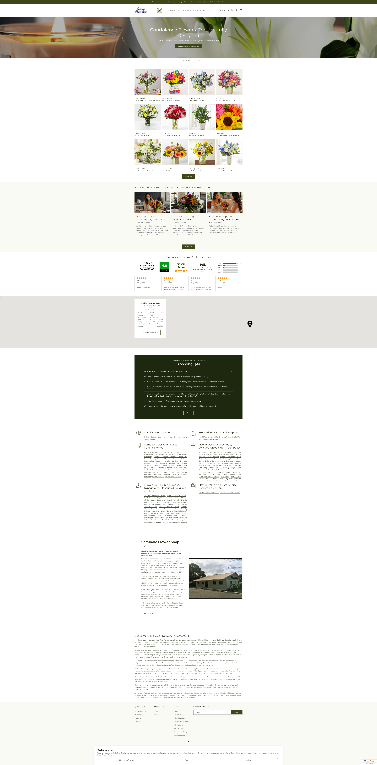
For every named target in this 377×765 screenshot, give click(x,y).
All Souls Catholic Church (176, 496)
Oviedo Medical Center (214, 439)
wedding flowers (184, 673)
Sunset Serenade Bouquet (225, 100)
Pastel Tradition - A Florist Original (147, 100)
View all (188, 176)
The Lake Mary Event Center (230, 492)
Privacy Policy (107, 755)
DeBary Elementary (227, 461)
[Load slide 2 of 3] (186, 60)
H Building (225, 476)
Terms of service (179, 735)
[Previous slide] (178, 60)
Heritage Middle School (214, 479)
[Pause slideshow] (199, 60)
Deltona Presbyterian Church (155, 511)
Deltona (154, 437)
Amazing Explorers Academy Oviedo (225, 454)
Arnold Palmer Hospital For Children (212, 437)
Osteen (170, 437)
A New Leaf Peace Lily (197, 136)
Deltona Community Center (209, 492)
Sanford (183, 437)
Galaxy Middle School (232, 474)
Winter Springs (149, 439)
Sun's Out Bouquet (169, 171)
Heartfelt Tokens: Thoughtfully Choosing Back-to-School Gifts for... (151, 218)
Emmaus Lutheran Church (160, 513)
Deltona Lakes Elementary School (222, 463)
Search (156, 711)
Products (138, 718)
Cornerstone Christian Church (155, 502)
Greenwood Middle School (209, 476)
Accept (187, 760)
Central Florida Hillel (151, 498)
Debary (147, 437)
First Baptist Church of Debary (174, 515)
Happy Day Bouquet (142, 136)
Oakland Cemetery (151, 470)
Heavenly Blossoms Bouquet (226, 171)
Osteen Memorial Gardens (163, 472)
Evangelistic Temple (178, 513)
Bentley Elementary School (230, 457)
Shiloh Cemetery (158, 476)
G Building (217, 474)
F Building (219, 472)
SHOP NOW (149, 614)
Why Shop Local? (180, 718)
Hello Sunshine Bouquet (198, 171)
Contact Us (177, 714)
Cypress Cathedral (173, 502)
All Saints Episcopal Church (155, 496)
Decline (248, 760)
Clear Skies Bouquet (196, 100)
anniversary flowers (204, 685)
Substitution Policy (180, 732)
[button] (186, 10)
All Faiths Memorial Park (153, 452)
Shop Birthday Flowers (188, 43)
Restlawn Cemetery (162, 474)
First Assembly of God (153, 515)
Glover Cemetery (168, 465)
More (189, 413)
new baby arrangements (165, 687)
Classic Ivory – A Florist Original (146, 171)
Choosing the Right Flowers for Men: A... (185, 218)
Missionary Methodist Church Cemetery (171, 468)
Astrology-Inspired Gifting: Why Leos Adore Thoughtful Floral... (224, 218)
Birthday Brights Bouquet (171, 100)
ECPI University (222, 468)
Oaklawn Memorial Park (170, 470)
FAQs (176, 711)
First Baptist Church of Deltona (156, 518)
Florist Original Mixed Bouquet (227, 136)
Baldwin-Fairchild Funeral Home (157, 454)
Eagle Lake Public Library (223, 470)
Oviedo (176, 437)
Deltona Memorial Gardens (168, 459)
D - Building (224, 459)
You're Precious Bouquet (171, 136)
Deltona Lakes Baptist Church (175, 509)
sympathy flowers (161, 679)
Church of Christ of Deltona (170, 498)
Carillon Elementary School (209, 459)
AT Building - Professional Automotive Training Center (218, 452)
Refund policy (178, 728)
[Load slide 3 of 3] (189, 60)
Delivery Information (181, 721)
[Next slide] (194, 60)
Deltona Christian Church (169, 507)
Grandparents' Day (141, 711)
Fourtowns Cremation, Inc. (169, 463)
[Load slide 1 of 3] (183, 60)
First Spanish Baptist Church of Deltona (166, 520)
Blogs (156, 714)
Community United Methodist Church (171, 500)
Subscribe (236, 712)
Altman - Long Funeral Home (175, 452)
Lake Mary (162, 437)
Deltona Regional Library (222, 465)
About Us (138, 721)
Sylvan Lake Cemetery (173, 476)
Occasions (138, 714)
